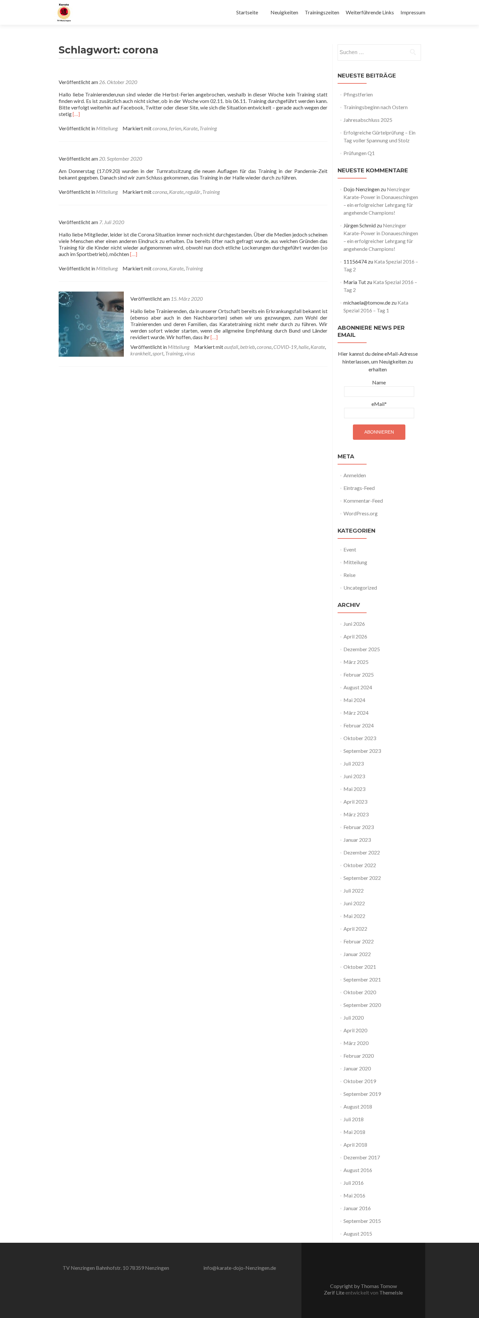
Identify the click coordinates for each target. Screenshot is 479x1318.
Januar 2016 (357, 1208)
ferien (175, 128)
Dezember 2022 (361, 852)
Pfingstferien (358, 94)
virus (189, 353)
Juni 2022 (354, 903)
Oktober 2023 (359, 738)
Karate (190, 128)
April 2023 (355, 801)
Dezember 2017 (361, 1157)
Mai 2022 (354, 916)
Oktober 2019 (359, 1081)
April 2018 (355, 1144)
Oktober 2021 (359, 967)
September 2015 (362, 1221)
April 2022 (355, 928)
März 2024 (356, 712)
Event (349, 549)
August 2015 (357, 1233)
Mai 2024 (354, 700)
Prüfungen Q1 (359, 153)
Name (379, 382)
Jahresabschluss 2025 (367, 120)
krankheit (140, 353)
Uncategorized (360, 587)
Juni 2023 (354, 776)
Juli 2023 (353, 763)
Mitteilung (107, 128)
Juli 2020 (353, 1017)
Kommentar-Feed (363, 500)
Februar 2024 (358, 725)
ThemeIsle (391, 1292)
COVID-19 (285, 347)
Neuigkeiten (284, 12)
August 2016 (357, 1170)
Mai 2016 (354, 1195)
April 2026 (355, 636)
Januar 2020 (357, 1068)
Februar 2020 (358, 1056)
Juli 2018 (353, 1119)
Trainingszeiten (322, 12)
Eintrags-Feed (359, 488)
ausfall (231, 347)
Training (208, 128)
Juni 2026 (354, 624)
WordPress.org (360, 513)
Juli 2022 (353, 890)
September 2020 (362, 1005)
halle (303, 347)
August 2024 (357, 687)
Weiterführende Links (370, 12)
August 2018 (357, 1106)
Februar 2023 (358, 827)
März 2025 (356, 662)
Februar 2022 (358, 941)
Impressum (412, 12)
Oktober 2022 (359, 865)
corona (159, 128)
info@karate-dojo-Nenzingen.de (239, 1268)
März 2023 (356, 814)
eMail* (379, 404)
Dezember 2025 (361, 649)
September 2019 (362, 1094)
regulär (192, 192)
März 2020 (356, 1043)
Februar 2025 (358, 674)
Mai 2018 (354, 1132)
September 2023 (362, 751)
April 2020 (355, 1030)
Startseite (247, 12)
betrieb (247, 347)
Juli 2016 (353, 1183)
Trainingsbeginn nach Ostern (375, 107)
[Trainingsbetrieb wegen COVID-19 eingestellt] (91, 323)
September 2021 (362, 979)
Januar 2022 (357, 954)
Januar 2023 (357, 840)
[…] (76, 114)
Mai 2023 (354, 789)
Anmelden (354, 475)
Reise (349, 575)
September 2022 (362, 878)
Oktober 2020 (359, 992)
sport (157, 353)
